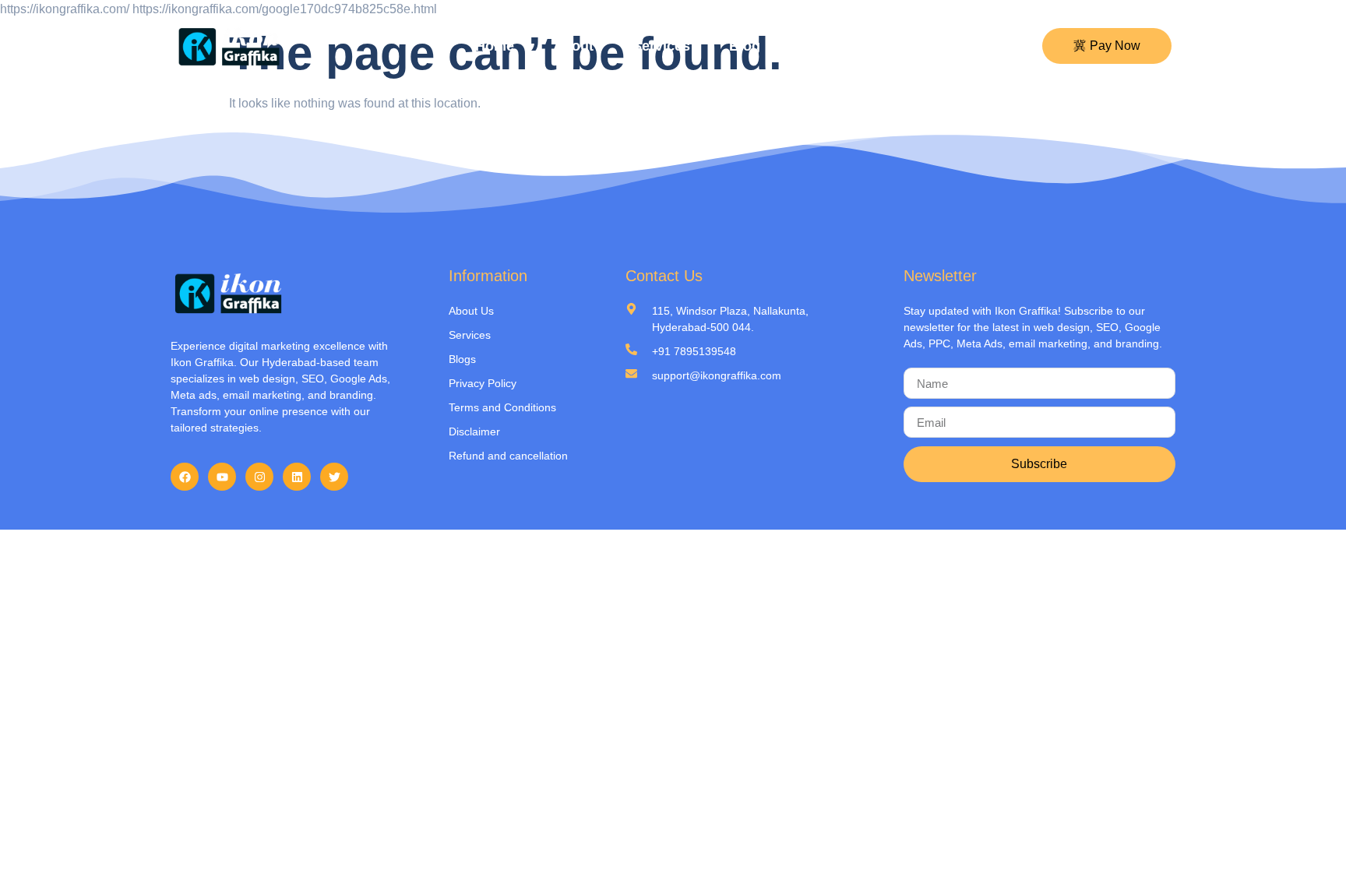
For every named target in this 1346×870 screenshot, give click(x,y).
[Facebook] (185, 477)
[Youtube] (222, 477)
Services (661, 46)
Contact (825, 46)
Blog (744, 46)
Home (494, 46)
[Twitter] (334, 477)
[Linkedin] (297, 477)
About (573, 46)
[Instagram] (259, 477)
